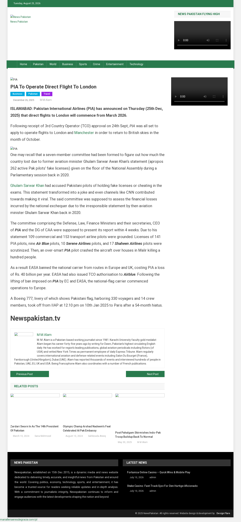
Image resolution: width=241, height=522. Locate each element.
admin (152, 477)
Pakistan (38, 64)
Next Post (153, 374)
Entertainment (115, 64)
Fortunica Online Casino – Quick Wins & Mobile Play (158, 472)
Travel (47, 94)
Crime (96, 64)
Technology (136, 64)
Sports (83, 64)
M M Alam (46, 99)
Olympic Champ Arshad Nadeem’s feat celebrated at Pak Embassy (87, 428)
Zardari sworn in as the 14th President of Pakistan (34, 428)
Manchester (84, 132)
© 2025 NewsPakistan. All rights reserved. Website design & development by (175, 513)
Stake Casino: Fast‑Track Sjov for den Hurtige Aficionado (162, 485)
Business (67, 64)
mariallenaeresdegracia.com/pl (18, 519)
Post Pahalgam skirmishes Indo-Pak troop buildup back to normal (138, 434)
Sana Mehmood (43, 436)
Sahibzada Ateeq (97, 436)
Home (23, 64)
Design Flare (223, 513)
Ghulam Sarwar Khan (27, 185)
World (53, 64)
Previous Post (24, 374)
